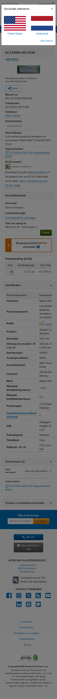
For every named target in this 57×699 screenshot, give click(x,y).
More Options (47, 41)
